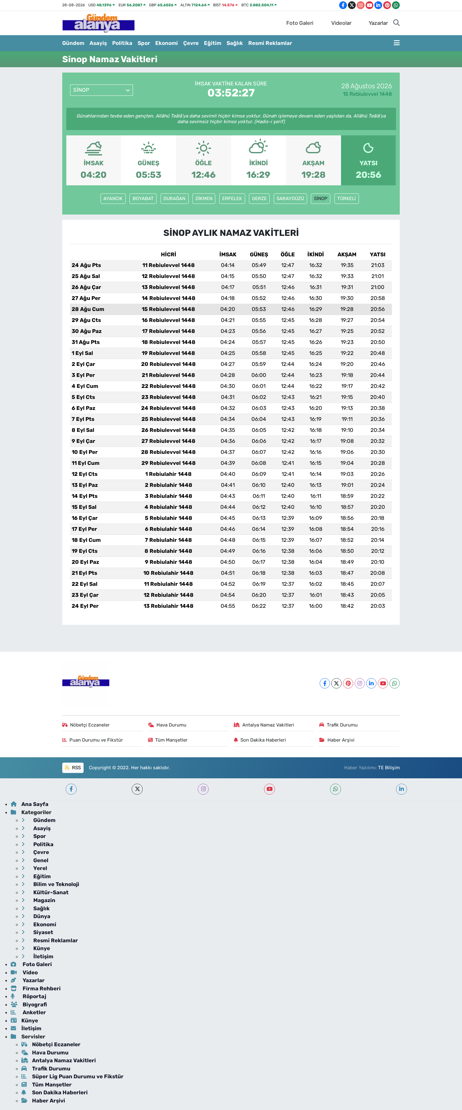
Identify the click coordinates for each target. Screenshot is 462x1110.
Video (29, 972)
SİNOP (320, 198)
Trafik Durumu (342, 725)
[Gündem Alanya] (98, 22)
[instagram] (203, 789)
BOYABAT (143, 198)
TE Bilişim (389, 767)
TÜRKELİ (346, 198)
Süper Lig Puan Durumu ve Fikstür (78, 1076)
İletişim (42, 956)
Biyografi (34, 1004)
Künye (41, 948)
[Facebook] (325, 683)
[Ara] (396, 23)
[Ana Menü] (397, 43)
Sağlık (235, 43)
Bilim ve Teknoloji (55, 884)
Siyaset (42, 932)
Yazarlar (378, 23)
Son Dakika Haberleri (263, 740)
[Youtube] (383, 683)
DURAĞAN (174, 198)
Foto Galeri (299, 23)
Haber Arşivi (341, 740)
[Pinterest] (348, 683)
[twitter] (137, 789)
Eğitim (212, 43)
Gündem (73, 43)
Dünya (41, 916)
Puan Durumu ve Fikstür (96, 740)
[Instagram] (360, 683)
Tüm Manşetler (171, 740)
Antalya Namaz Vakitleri (268, 725)
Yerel (39, 868)
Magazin (43, 900)
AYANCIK (113, 198)
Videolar (341, 23)
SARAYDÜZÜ (290, 198)
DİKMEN (203, 198)
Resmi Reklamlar (270, 43)
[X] (336, 683)
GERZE (259, 198)
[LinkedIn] (371, 683)
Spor (144, 43)
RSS (76, 767)
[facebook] (71, 789)
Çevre (191, 43)
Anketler (33, 1012)
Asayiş (98, 43)
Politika (122, 43)
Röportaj (33, 996)
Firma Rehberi (41, 988)
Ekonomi (166, 43)
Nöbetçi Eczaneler (90, 725)
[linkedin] (401, 789)
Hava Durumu (171, 725)
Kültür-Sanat (50, 892)
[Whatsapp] (394, 683)
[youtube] (269, 789)
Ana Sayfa (34, 804)
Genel (40, 860)
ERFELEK (232, 198)
